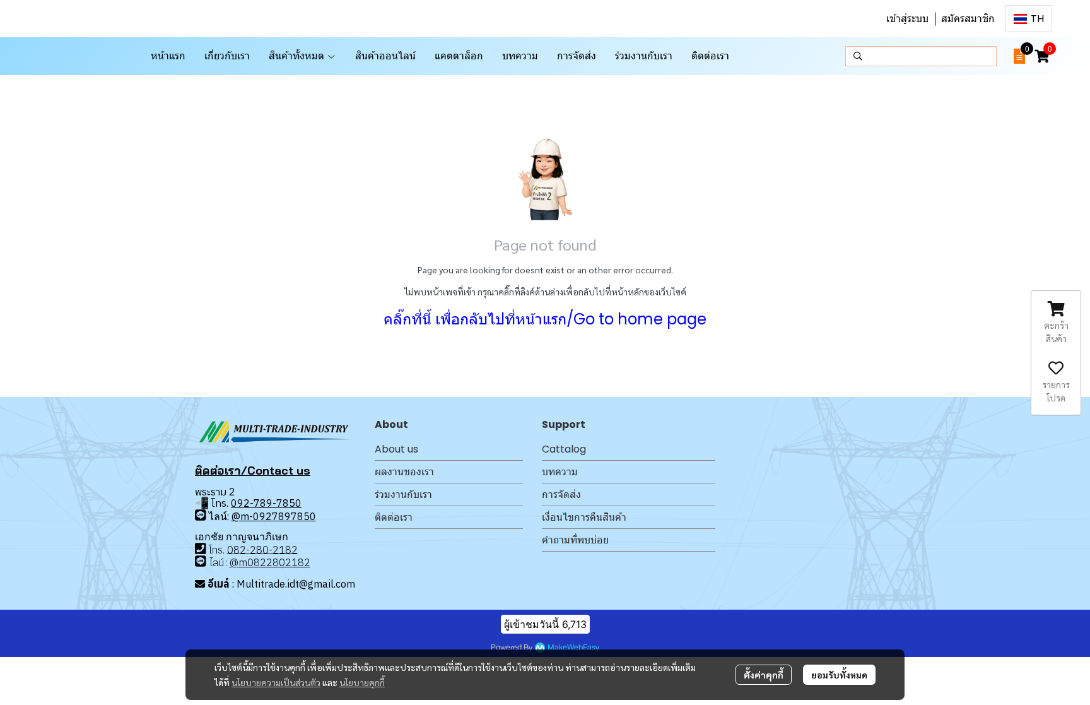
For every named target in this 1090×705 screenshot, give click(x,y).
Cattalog (564, 449)
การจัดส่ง (561, 494)
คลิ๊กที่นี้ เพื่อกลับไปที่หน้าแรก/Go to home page (545, 319)
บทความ (560, 472)
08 (233, 549)
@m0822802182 (270, 562)
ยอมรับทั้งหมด (839, 674)
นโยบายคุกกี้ (362, 682)
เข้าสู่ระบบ (907, 18)
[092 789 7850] (200, 515)
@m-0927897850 (273, 516)
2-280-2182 (269, 549)
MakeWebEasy (573, 648)
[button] (1028, 18)
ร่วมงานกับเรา (403, 494)
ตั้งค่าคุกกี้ (763, 674)
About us (396, 449)
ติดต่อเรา (394, 517)
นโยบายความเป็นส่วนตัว (275, 682)
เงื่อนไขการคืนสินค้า (584, 517)
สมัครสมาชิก (968, 18)
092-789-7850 (266, 503)
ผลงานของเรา (404, 472)
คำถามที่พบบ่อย (575, 540)
